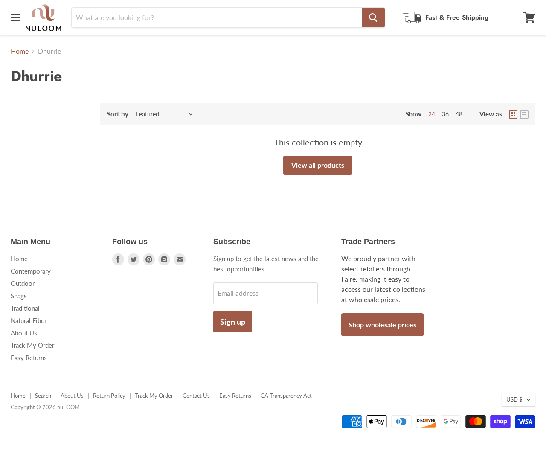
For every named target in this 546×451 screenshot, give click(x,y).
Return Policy (109, 395)
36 (445, 114)
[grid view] (513, 114)
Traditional (25, 308)
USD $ (514, 399)
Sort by (117, 114)
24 (431, 114)
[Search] (373, 17)
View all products (317, 165)
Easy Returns (29, 357)
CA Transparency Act (286, 395)
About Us (24, 333)
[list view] (524, 114)
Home (20, 51)
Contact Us (196, 395)
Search (43, 395)
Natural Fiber (28, 320)
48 (459, 114)
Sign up (232, 321)
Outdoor (23, 283)
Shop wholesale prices (382, 324)
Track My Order (32, 345)
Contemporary (31, 271)
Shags (19, 296)
